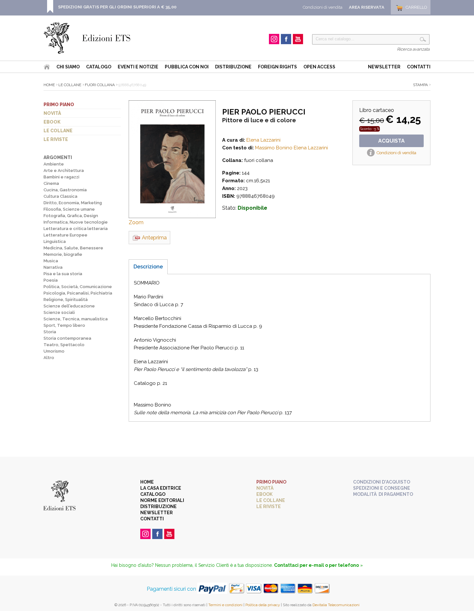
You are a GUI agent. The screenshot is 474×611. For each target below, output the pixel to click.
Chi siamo (68, 66)
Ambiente (54, 164)
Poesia (51, 280)
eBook (52, 122)
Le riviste (56, 139)
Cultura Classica (60, 196)
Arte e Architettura (64, 170)
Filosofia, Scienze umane (69, 209)
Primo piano (59, 104)
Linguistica (55, 241)
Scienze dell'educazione (69, 306)
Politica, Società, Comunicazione (78, 286)
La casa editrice (160, 488)
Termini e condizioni (225, 605)
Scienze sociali (59, 312)
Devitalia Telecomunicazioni (336, 605)
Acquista (391, 141)
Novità (52, 113)
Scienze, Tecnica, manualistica (76, 318)
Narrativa (53, 267)
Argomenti (58, 157)
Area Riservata (366, 7)
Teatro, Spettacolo (64, 344)
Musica (51, 260)
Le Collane (69, 85)
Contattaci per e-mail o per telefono (316, 565)
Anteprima (154, 238)
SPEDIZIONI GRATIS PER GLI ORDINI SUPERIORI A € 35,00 (117, 7)
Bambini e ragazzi (61, 177)
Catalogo (98, 66)
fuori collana (100, 85)
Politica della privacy (262, 605)
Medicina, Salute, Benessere (73, 247)
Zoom (136, 222)
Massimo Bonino (273, 148)
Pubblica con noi (187, 66)
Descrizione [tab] (148, 267)
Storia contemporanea (67, 338)
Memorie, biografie (63, 254)
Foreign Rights (277, 66)
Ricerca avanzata (413, 49)
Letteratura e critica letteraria (76, 228)
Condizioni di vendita (322, 7)
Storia (50, 331)
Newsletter (384, 66)
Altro (49, 357)
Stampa (420, 85)
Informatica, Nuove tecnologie (76, 222)
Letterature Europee (65, 235)
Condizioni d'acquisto (381, 482)
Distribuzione (233, 66)
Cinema (51, 183)
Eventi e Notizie (138, 66)
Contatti (418, 66)
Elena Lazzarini (263, 140)
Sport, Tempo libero (64, 325)
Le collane (58, 130)
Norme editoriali (162, 500)
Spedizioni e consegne (381, 488)
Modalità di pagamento (383, 494)
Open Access (319, 66)
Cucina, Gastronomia (65, 189)
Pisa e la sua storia (63, 273)
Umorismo (54, 351)
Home (49, 85)
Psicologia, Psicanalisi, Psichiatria (78, 293)
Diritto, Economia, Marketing (73, 202)
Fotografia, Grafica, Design (71, 215)
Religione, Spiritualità (66, 299)
